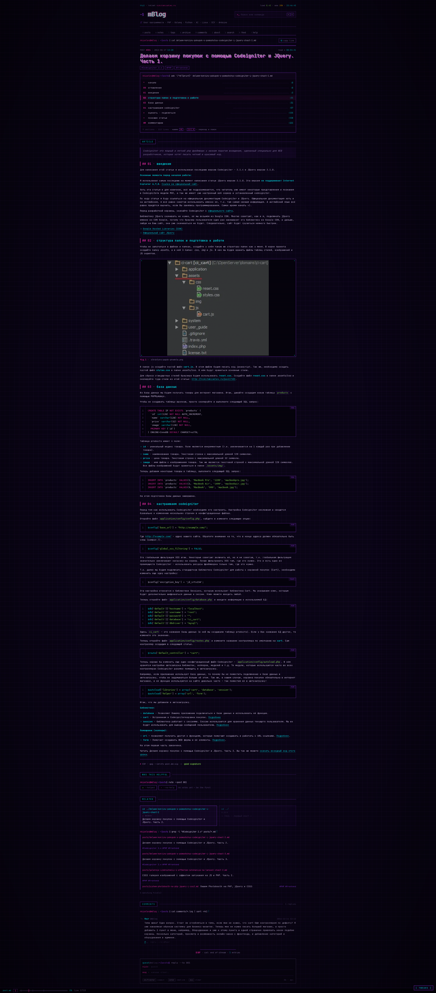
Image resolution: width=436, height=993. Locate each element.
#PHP (169, 67)
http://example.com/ (158, 536)
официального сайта (220, 210)
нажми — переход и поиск (194, 129)
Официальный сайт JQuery (158, 232)
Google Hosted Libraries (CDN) (163, 228)
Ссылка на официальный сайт (179, 184)
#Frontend (182, 67)
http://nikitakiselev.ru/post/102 (213, 379)
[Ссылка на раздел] (149, 164)
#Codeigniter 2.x (152, 67)
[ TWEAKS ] (423, 988)
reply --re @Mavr (158, 942)
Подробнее (214, 717)
